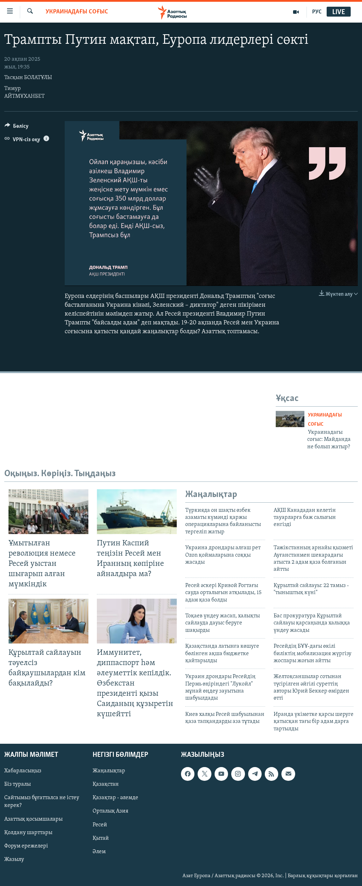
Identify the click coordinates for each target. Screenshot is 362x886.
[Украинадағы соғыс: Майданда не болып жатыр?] (290, 419)
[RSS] (271, 773)
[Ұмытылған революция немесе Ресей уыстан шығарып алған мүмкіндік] (48, 511)
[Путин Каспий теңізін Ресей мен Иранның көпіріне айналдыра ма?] (137, 511)
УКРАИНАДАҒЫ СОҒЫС (77, 12)
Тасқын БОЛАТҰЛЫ (28, 77)
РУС (317, 12)
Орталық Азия (110, 811)
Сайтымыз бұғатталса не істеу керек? (41, 801)
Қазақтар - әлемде (115, 798)
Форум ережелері (26, 846)
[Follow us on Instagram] (238, 773)
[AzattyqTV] (296, 12)
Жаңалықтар (109, 771)
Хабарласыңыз (22, 771)
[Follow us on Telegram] (255, 773)
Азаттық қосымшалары (33, 819)
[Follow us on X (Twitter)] (204, 773)
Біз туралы (17, 784)
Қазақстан (106, 784)
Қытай (101, 838)
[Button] (17, 127)
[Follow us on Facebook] (187, 773)
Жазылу (14, 859)
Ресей (100, 825)
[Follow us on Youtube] (221, 773)
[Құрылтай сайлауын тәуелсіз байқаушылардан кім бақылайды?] (48, 621)
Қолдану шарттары (28, 833)
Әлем (99, 852)
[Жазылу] (288, 773)
